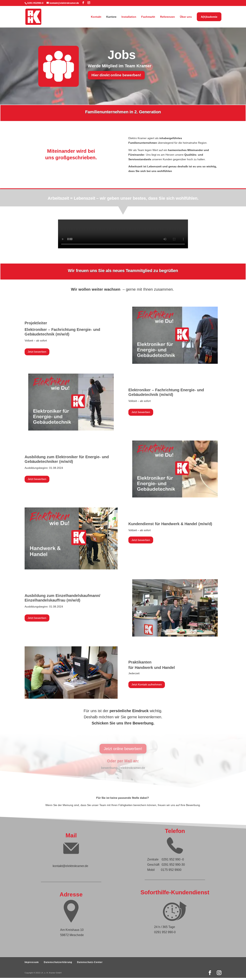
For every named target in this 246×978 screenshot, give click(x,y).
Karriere (111, 16)
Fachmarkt (148, 16)
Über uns (186, 16)
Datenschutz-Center (90, 962)
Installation (128, 16)
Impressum (32, 962)
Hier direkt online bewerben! (116, 75)
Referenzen (167, 16)
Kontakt (96, 16)
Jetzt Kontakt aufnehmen (146, 684)
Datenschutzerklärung (58, 962)
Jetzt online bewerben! (123, 749)
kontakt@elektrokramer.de (70, 866)
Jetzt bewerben (37, 351)
